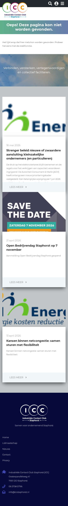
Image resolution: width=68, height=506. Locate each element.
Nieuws (6, 449)
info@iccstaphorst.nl (19, 492)
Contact (6, 454)
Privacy (6, 460)
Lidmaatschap (9, 443)
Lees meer (16, 187)
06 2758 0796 (15, 486)
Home (5, 437)
